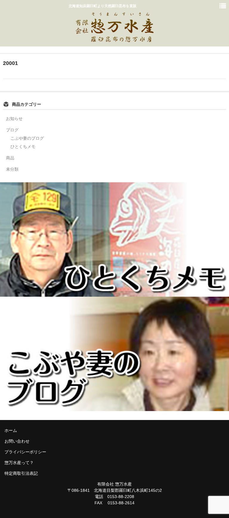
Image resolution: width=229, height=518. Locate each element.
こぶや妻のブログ (27, 138)
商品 (10, 157)
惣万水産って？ (19, 462)
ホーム (10, 430)
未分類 (12, 169)
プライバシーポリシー (25, 451)
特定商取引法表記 (21, 473)
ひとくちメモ (22, 146)
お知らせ (14, 118)
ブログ (12, 129)
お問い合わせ (17, 441)
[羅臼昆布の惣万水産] (114, 38)
